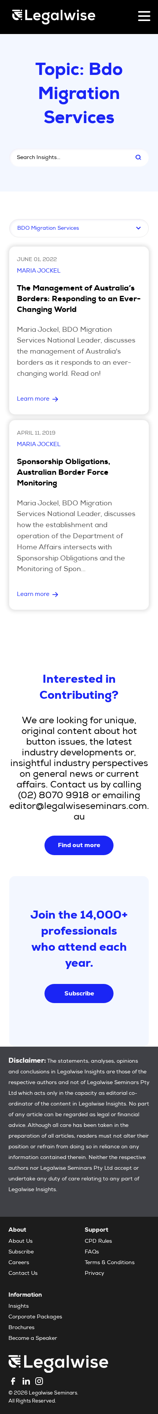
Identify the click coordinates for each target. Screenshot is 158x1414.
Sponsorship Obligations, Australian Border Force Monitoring (63, 473)
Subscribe (79, 993)
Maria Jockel (39, 271)
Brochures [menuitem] (21, 1328)
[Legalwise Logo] (54, 17)
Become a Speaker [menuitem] (32, 1338)
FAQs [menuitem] (92, 1252)
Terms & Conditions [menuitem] (110, 1263)
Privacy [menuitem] (94, 1273)
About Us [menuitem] (20, 1241)
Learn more (33, 399)
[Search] (138, 157)
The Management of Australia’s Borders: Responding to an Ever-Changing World (79, 299)
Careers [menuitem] (18, 1263)
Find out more (79, 845)
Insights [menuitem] (18, 1306)
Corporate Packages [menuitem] (35, 1317)
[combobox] (67, 157)
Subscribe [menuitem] (21, 1252)
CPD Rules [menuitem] (98, 1241)
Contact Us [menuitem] (23, 1273)
